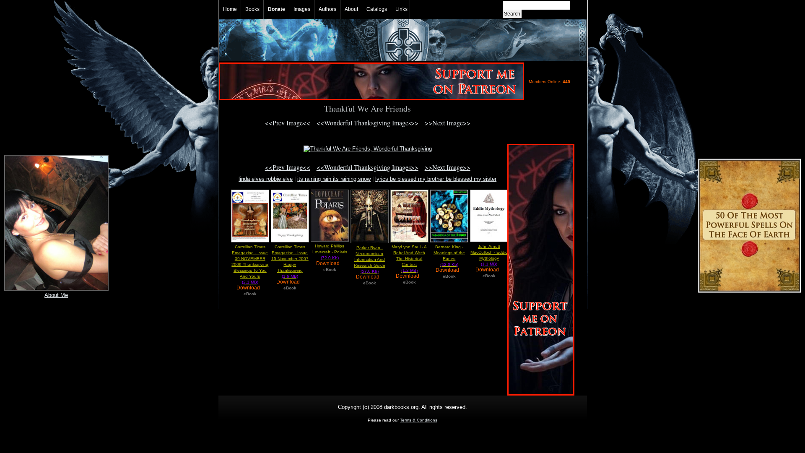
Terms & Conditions (418, 420)
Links (401, 9)
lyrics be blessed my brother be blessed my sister (435, 179)
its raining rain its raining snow (334, 179)
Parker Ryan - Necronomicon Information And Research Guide (369, 259)
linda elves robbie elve (266, 179)
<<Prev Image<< (287, 122)
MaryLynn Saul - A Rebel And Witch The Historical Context (409, 259)
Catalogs (376, 9)
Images (301, 9)
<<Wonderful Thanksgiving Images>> (367, 122)
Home (230, 9)
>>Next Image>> (447, 122)
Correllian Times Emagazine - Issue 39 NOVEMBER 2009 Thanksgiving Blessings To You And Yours (249, 264)
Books (252, 9)
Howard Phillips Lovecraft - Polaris (329, 252)
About (351, 9)
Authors (327, 9)
